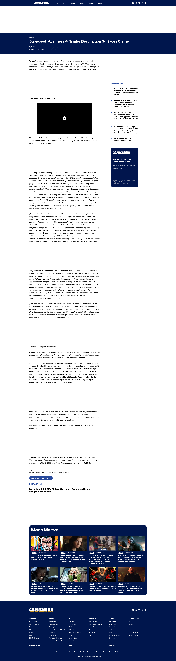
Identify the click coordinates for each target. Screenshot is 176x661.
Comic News (33, 621)
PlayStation (92, 632)
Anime (81, 3)
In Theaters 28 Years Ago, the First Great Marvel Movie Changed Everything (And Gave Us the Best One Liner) (126, 130)
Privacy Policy (125, 183)
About (81, 652)
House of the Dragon (75, 632)
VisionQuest (72, 641)
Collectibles (90, 3)
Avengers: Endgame (34, 472)
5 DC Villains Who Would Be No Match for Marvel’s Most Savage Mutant (44, 557)
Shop (71, 646)
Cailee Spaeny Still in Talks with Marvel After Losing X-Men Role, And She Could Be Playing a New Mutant (73, 558)
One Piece (112, 638)
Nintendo (91, 627)
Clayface (52, 632)
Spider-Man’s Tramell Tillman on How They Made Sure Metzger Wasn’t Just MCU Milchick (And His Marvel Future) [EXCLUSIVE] (101, 559)
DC (30, 630)
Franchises (134, 618)
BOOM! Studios (34, 638)
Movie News (53, 621)
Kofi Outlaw (35, 47)
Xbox (90, 630)
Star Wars (132, 627)
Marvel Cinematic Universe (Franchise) (53, 472)
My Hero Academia (115, 635)
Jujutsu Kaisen (113, 630)
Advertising (72, 652)
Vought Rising (73, 638)
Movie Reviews (53, 624)
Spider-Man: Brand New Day (58, 630)
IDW (30, 635)
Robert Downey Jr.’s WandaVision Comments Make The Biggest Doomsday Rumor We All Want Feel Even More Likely (126, 117)
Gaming (74, 3)
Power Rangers (133, 632)
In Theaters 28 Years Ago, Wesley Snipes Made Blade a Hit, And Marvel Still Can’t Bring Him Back (44, 589)
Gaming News (93, 621)
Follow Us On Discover (40, 478)
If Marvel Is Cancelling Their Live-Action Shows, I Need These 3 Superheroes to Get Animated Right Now (72, 589)
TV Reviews (72, 624)
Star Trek (131, 630)
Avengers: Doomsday (55, 638)
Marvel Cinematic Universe (74, 377)
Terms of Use (124, 182)
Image (31, 632)
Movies (62, 3)
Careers (90, 652)
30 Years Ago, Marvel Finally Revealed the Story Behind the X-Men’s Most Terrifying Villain (126, 91)
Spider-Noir (72, 627)
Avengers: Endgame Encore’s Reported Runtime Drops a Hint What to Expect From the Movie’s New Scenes (131, 558)
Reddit (84, 64)
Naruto (111, 632)
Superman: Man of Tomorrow (58, 641)
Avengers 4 (66, 61)
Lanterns (71, 635)
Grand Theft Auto (134, 635)
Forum (99, 3)
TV (68, 3)
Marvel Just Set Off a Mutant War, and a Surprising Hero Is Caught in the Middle (60, 490)
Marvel (32, 37)
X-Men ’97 (72, 630)
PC (90, 635)
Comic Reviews (34, 624)
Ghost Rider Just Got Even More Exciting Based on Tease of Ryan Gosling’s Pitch (102, 588)
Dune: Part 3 (53, 635)
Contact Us (60, 652)
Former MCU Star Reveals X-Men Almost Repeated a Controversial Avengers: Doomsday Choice (126, 104)
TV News (72, 621)
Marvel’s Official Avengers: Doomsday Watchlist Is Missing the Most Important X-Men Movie (131, 589)
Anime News (112, 621)
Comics (55, 3)
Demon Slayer (113, 627)
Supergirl (52, 627)
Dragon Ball (112, 624)
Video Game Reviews (95, 624)
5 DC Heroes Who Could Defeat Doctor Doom (124, 140)
